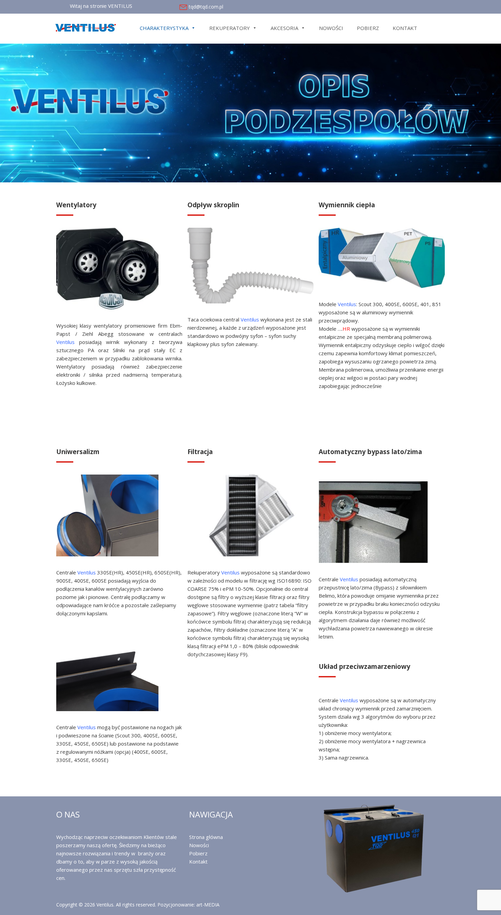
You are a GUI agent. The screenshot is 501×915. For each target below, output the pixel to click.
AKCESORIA (284, 28)
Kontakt (198, 861)
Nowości (199, 845)
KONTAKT (405, 28)
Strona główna (206, 837)
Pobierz (198, 853)
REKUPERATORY (229, 28)
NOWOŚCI (331, 28)
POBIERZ (368, 28)
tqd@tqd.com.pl (206, 6)
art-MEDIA (207, 904)
